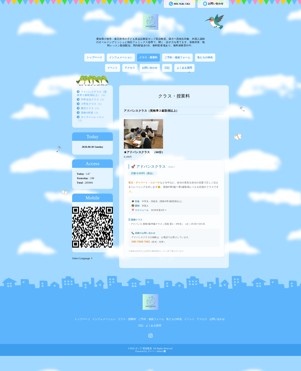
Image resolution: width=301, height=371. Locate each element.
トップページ (94, 57)
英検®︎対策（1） (90, 112)
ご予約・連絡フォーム (177, 57)
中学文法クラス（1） (93, 99)
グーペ (151, 351)
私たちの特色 (205, 57)
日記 (167, 67)
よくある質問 (184, 67)
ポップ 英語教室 (143, 348)
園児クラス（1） (90, 108)
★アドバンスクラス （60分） (144, 152)
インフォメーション (120, 57)
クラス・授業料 (148, 57)
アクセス (130, 67)
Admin (159, 351)
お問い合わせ (216, 3)
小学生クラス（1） (92, 104)
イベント (112, 67)
